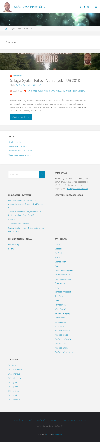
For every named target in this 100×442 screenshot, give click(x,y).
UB (64, 91)
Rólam (11, 249)
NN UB (52, 91)
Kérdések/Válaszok (63, 292)
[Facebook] (84, 6)
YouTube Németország (64, 352)
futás (40, 91)
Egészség (41, 420)
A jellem (11, 219)
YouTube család (61, 335)
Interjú (57, 287)
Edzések (58, 249)
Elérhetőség (13, 244)
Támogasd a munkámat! (77, 188)
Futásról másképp (62, 274)
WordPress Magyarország (19, 155)
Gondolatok (60, 283)
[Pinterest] (92, 6)
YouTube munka (61, 348)
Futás (57, 266)
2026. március (14, 365)
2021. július (13, 382)
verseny (81, 91)
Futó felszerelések (63, 279)
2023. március (14, 374)
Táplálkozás (60, 317)
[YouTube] (81, 6)
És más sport (60, 262)
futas (35, 91)
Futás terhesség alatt (64, 270)
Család (58, 244)
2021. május (13, 391)
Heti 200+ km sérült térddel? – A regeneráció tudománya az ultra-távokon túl (25, 204)
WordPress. (57, 434)
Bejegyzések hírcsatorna (19, 146)
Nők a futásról (61, 309)
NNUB (58, 91)
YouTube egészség (63, 339)
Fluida (48, 434)
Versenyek (17, 75)
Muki (46, 91)
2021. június (13, 386)
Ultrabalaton (71, 91)
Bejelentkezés (14, 142)
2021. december (15, 378)
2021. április (13, 395)
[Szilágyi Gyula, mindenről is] (7, 6)
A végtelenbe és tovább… (19, 223)
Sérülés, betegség (62, 313)
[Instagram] (88, 6)
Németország (60, 305)
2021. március (14, 399)
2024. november (15, 369)
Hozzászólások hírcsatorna (20, 150)
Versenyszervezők (62, 330)
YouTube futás (61, 343)
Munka (57, 300)
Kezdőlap (59, 296)
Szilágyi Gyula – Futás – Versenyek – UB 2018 (45, 80)
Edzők (57, 257)
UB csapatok (60, 322)
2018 (29, 91)
